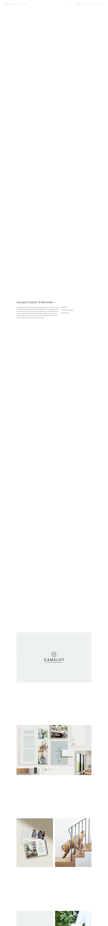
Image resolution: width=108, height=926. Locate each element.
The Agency (78, 4)
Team (85, 4)
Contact (101, 4)
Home (69, 4)
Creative (93, 4)
